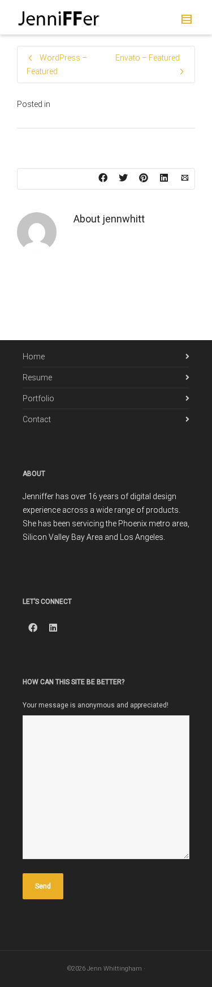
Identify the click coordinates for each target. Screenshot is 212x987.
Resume (37, 377)
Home (34, 356)
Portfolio (38, 398)
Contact (37, 419)
